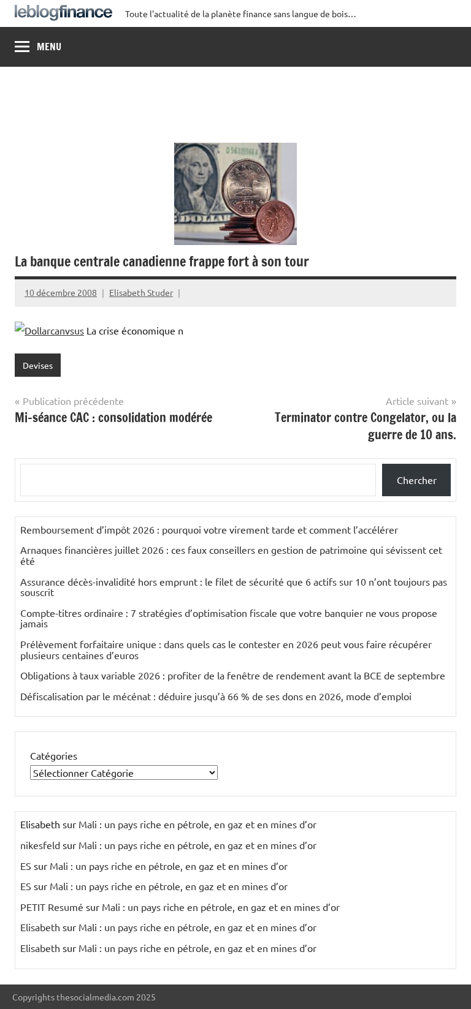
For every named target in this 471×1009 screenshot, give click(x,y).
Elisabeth (40, 927)
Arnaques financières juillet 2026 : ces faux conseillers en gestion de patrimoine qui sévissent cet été (231, 555)
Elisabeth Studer (141, 292)
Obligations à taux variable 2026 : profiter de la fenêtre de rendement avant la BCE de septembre (232, 675)
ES (25, 866)
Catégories (53, 755)
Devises (38, 365)
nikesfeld (40, 845)
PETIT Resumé (51, 907)
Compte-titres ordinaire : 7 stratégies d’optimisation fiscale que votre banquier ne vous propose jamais (228, 618)
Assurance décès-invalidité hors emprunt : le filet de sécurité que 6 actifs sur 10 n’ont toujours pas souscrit (233, 587)
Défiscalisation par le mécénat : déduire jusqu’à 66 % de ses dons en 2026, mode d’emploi (216, 696)
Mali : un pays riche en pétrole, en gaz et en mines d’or (197, 824)
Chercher (417, 480)
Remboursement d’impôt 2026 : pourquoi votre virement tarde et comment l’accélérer (209, 529)
